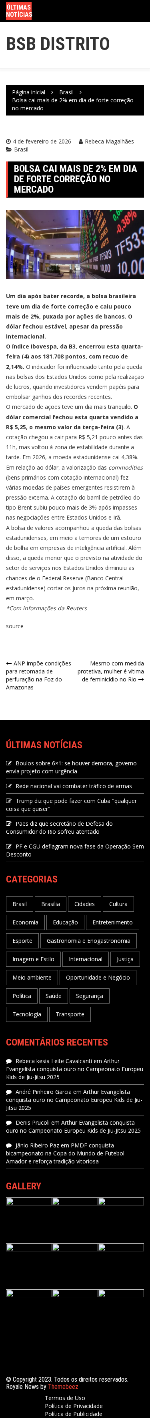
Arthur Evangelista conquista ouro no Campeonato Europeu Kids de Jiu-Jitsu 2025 (74, 1069)
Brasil (21, 149)
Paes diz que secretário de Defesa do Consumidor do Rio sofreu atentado (59, 827)
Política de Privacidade (74, 1406)
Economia (25, 922)
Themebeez (63, 1386)
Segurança (89, 996)
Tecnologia (26, 1014)
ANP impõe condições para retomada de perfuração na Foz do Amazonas (38, 675)
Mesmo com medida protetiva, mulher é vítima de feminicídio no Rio (111, 671)
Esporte (22, 940)
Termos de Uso (65, 1398)
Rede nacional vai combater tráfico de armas (74, 786)
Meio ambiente (32, 977)
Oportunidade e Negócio (98, 977)
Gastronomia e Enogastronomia (88, 940)
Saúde (54, 996)
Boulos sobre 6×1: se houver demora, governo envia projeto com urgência (71, 767)
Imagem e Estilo (33, 959)
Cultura (118, 904)
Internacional (85, 959)
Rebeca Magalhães (109, 141)
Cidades (84, 904)
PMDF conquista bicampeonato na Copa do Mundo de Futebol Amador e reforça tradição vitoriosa (65, 1153)
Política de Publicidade (73, 1414)
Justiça (125, 959)
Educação (65, 922)
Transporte (70, 1014)
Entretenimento (112, 922)
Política (21, 996)
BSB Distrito (58, 43)
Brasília (50, 904)
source (15, 626)
